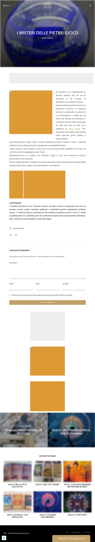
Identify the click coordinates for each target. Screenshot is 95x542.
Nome (11, 284)
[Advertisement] (51, 78)
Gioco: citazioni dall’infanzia (48, 516)
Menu (8, 5)
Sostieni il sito (76, 532)
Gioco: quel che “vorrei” (47, 484)
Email (38, 284)
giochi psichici (18, 228)
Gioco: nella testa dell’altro (17, 485)
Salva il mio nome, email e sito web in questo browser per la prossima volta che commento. (42, 295)
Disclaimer (86, 532)
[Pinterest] (3, 271)
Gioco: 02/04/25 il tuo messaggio (17, 516)
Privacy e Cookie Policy (82, 535)
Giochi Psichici (48, 38)
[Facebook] (3, 265)
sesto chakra (73, 129)
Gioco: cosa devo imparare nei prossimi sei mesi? (77, 485)
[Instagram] (3, 276)
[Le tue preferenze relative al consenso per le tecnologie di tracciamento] (4, 538)
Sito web (65, 284)
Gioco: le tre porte (77, 515)
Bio (67, 532)
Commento (13, 263)
